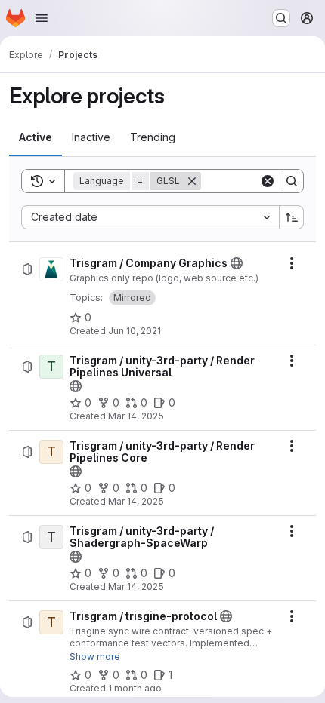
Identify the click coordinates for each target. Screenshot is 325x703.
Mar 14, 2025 (136, 416)
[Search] (292, 181)
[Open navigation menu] (41, 18)
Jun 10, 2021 (134, 330)
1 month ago (135, 688)
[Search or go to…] (281, 18)
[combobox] (150, 217)
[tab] (35, 137)
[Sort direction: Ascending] (292, 217)
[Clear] (267, 181)
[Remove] (192, 181)
